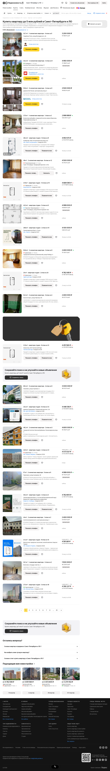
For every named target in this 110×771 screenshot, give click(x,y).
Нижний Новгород (54, 716)
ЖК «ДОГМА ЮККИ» (29, 411)
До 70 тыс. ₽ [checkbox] (33, 331)
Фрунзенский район (27, 706)
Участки (5, 731)
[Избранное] (62, 2)
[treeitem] (7, 8)
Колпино (69, 711)
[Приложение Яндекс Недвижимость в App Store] (97, 759)
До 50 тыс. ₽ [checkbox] (22, 331)
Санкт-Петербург (28, 164)
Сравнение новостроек (96, 706)
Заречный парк (27, 277)
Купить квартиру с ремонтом (75, 733)
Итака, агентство (33, 44)
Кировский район (26, 709)
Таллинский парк (28, 349)
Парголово (70, 706)
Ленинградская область (30, 230)
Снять (50, 726)
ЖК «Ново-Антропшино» (30, 142)
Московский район (26, 711)
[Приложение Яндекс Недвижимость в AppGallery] (103, 759)
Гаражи (5, 733)
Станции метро (94, 711)
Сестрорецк (70, 716)
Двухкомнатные (26, 726)
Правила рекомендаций (63, 747)
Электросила (6, 704)
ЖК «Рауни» (26, 232)
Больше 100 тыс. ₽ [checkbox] (24, 336)
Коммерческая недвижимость (11, 726)
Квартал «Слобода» (28, 501)
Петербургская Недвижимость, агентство (36, 73)
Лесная (5, 714)
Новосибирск (52, 709)
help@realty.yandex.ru (37, 758)
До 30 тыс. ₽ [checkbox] (10, 331)
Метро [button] (89, 13)
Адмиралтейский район (28, 704)
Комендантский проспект (10, 709)
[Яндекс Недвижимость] (13, 3)
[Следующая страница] (61, 610)
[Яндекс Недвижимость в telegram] (106, 747)
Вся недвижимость (8, 747)
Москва (51, 704)
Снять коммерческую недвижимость (77, 738)
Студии (23, 736)
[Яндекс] (104, 767)
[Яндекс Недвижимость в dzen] (103, 747)
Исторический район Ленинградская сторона (34, 716)
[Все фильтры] (4, 13)
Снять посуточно (53, 728)
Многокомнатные (26, 733)
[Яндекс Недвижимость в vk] (100, 747)
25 (56, 610)
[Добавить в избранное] (42, 49)
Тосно (38, 230)
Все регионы (93, 714)
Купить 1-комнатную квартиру (75, 736)
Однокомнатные (26, 731)
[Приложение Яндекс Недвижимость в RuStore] (106, 759)
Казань (50, 714)
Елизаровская (6, 706)
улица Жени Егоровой (40, 209)
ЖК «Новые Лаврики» (29, 454)
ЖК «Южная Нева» (28, 589)
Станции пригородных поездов (98, 704)
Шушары (69, 704)
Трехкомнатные (25, 728)
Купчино (5, 711)
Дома (4, 736)
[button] (66, 2)
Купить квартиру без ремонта (75, 731)
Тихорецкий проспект (40, 164)
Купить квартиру (72, 726)
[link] (104, 2)
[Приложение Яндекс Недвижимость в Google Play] (100, 759)
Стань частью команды (28, 747)
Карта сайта (82, 747)
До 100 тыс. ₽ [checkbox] (10, 336)
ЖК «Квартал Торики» (29, 546)
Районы (92, 709)
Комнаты (5, 728)
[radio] (29, 610)
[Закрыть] (106, 13)
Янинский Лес (27, 187)
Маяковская (6, 716)
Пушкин (69, 714)
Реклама (17, 747)
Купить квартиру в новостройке (76, 728)
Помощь (74, 747)
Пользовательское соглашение (46, 747)
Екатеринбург (52, 711)
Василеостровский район (28, 714)
